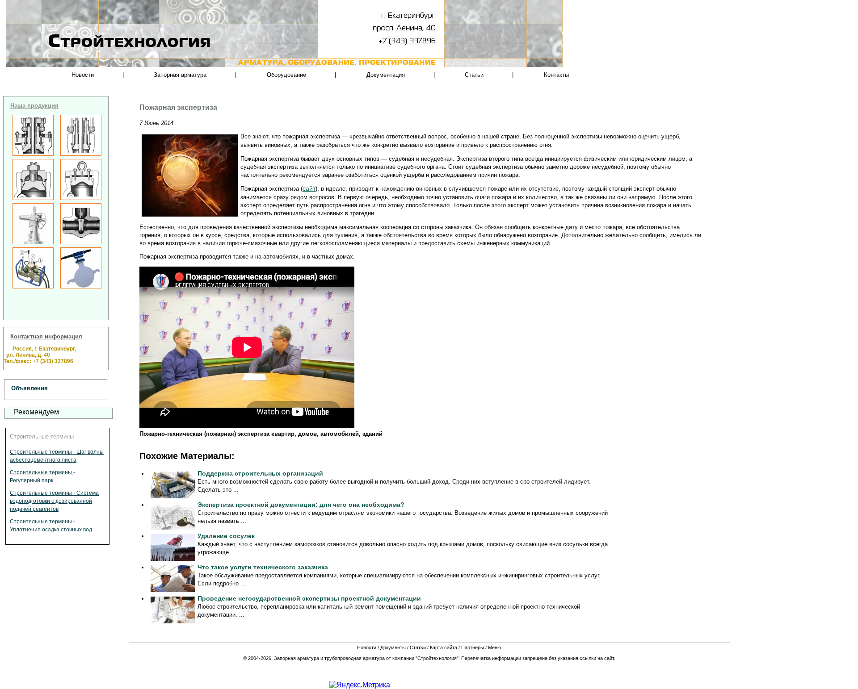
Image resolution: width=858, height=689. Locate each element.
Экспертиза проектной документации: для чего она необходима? (301, 504)
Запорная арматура (180, 74)
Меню (494, 647)
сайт (309, 188)
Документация (385, 74)
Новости (83, 74)
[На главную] (101, 58)
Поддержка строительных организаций (260, 473)
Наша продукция (34, 105)
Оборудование (286, 74)
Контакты (556, 74)
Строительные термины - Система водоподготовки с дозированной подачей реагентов (54, 501)
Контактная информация (46, 336)
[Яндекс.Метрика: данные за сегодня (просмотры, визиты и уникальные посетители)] (359, 685)
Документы (393, 647)
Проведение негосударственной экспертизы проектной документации (309, 598)
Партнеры (472, 647)
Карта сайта (443, 647)
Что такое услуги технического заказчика (263, 567)
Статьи (474, 74)
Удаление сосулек (226, 535)
